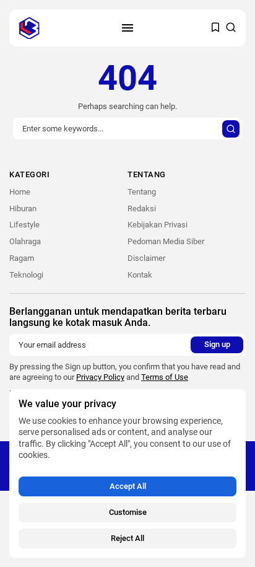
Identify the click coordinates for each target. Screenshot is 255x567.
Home (19, 191)
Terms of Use (164, 377)
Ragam (21, 258)
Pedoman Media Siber (165, 241)
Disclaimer (146, 258)
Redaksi (141, 208)
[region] (127, 473)
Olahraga (25, 241)
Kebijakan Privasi (157, 224)
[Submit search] (231, 129)
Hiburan (23, 208)
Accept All (128, 486)
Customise (128, 512)
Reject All (127, 538)
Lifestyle (24, 224)
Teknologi (26, 274)
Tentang (141, 191)
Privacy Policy (100, 377)
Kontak (139, 274)
